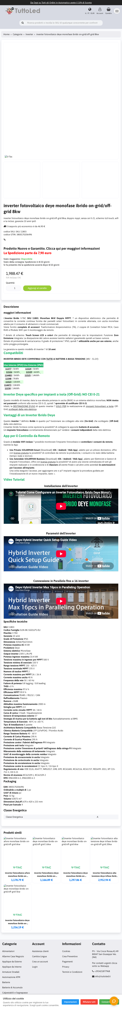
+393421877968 (102, 971)
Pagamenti (67, 961)
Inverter (29, 34)
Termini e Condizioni (72, 972)
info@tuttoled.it (103, 976)
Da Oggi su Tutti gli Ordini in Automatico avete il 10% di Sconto (61, 2)
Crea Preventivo (70, 956)
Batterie (6, 982)
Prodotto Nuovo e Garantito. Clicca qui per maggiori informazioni (52, 248)
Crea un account (40, 961)
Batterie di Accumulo (12, 987)
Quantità (10, 282)
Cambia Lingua (39, 956)
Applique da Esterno (12, 961)
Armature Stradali (10, 972)
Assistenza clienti (40, 951)
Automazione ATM (11, 977)
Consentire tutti (109, 1002)
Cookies (66, 951)
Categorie (17, 34)
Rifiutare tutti (89, 1002)
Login (34, 966)
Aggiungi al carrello (37, 288)
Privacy (65, 966)
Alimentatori (8, 951)
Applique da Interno (12, 966)
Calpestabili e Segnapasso (15, 992)
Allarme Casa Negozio (13, 956)
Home (6, 34)
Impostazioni (70, 1002)
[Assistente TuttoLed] (114, 1001)
